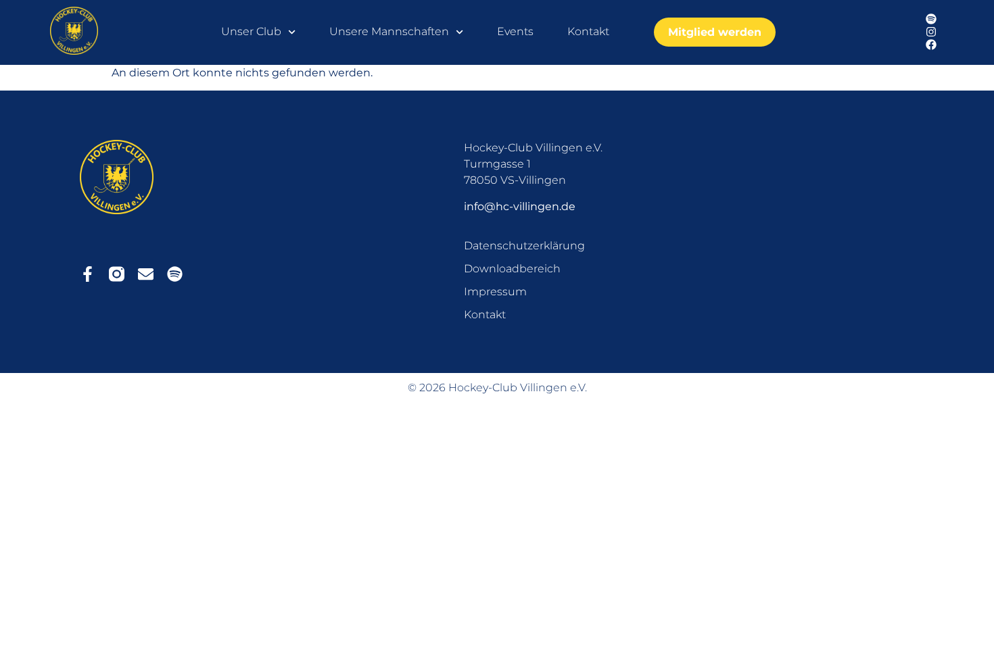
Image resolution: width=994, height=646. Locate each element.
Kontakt (588, 31)
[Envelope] (145, 274)
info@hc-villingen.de (519, 206)
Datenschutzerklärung (524, 245)
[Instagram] (931, 32)
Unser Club (251, 31)
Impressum (495, 291)
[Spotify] (931, 19)
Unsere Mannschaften (389, 31)
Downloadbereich (512, 268)
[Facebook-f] (87, 274)
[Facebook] (931, 45)
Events (515, 31)
